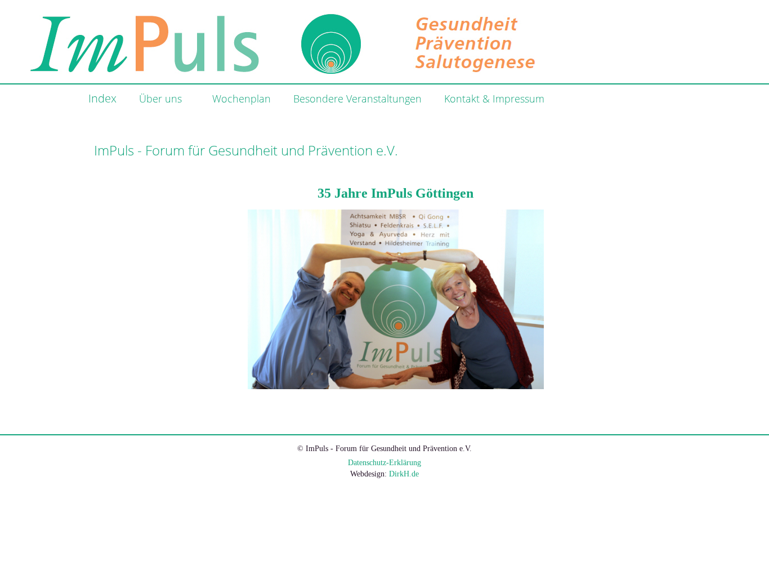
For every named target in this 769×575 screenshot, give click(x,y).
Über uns (160, 98)
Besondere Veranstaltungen (357, 98)
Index (102, 98)
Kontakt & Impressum (494, 98)
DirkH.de (404, 474)
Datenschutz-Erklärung (384, 462)
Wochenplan (241, 98)
